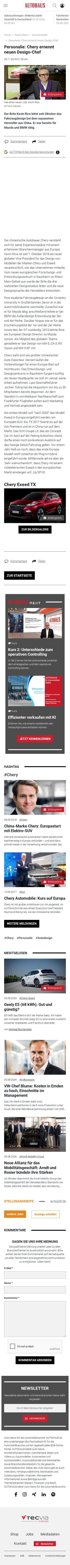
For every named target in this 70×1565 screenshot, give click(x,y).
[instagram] (25, 1494)
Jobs (29, 1534)
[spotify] (53, 1494)
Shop (14, 1534)
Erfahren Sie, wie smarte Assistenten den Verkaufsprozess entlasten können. (30, 725)
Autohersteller (40, 34)
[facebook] (16, 1494)
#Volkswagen (27, 1079)
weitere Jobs (15, 1214)
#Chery (11, 774)
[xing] (34, 1494)
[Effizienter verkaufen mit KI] (35, 691)
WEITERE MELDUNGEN (21, 923)
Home (7, 34)
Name (7, 1283)
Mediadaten (50, 1534)
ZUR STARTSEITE (19, 575)
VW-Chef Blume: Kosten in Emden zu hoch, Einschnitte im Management (33, 1091)
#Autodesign (44, 938)
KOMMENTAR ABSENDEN (35, 1360)
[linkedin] (44, 1494)
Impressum (9, 1556)
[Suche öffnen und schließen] (53, 6)
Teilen (41, 141)
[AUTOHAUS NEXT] (24, 601)
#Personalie (24, 938)
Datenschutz (35, 1556)
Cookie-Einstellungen (55, 1556)
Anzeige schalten (45, 1214)
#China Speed (27, 998)
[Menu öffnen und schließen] (6, 5)
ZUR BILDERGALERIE (35, 529)
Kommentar (11, 1297)
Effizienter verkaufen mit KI (32, 717)
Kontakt (20, 1543)
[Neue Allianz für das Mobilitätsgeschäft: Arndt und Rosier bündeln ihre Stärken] (35, 1134)
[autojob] (58, 1201)
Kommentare (19, 141)
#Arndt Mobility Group (31, 1156)
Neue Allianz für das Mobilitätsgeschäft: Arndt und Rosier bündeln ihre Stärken (30, 1168)
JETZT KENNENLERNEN (35, 739)
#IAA (22, 892)
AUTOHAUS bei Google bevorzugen (32, 152)
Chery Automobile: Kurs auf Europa (34, 898)
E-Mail (7, 1268)
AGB (22, 1556)
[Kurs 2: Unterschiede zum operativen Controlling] (35, 623)
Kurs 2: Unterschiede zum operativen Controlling (30, 652)
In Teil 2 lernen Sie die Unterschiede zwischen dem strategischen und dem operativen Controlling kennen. (32, 664)
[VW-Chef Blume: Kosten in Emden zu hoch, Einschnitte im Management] (35, 1057)
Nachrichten (21, 34)
